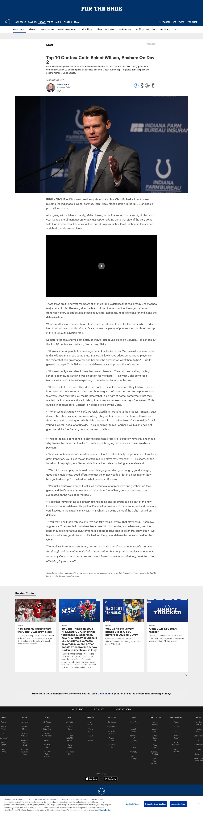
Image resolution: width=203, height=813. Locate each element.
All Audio (69, 722)
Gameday (133, 752)
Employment (112, 726)
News (24, 717)
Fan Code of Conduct (133, 738)
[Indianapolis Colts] (101, 791)
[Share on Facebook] (136, 87)
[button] (101, 266)
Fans (198, 740)
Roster (3, 722)
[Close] (199, 804)
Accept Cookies (178, 804)
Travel (90, 736)
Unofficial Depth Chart (24, 742)
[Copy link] (153, 85)
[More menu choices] (82, 22)
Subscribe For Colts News (24, 751)
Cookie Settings (132, 804)
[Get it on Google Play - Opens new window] (111, 780)
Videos (176, 726)
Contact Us (112, 722)
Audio (69, 717)
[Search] (160, 22)
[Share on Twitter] (142, 87)
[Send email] (147, 87)
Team (3, 717)
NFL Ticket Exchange (154, 761)
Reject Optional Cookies (155, 804)
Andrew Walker (63, 84)
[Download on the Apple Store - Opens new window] (92, 779)
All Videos (47, 722)
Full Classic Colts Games (47, 754)
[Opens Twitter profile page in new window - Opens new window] (59, 90)
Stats (3, 733)
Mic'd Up (47, 740)
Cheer (90, 740)
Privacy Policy (104, 810)
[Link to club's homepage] (7, 21)
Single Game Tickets (154, 738)
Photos (90, 717)
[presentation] (186, 675)
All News (25, 722)
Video (47, 717)
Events (198, 749)
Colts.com (104, 693)
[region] (101, 804)
